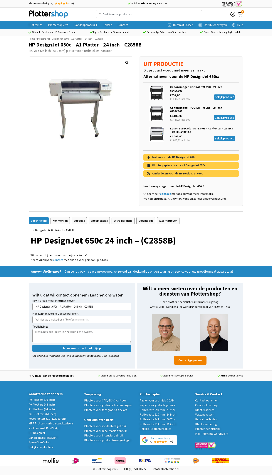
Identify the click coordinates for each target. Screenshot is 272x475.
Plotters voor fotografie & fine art (105, 410)
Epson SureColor (39, 442)
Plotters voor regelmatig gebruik (105, 431)
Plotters (41, 39)
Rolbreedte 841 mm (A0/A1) (157, 419)
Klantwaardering (206, 424)
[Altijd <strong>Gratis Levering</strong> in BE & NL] (129, 4)
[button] (127, 62)
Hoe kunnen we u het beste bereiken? (56, 314)
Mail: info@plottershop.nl (211, 434)
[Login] (232, 14)
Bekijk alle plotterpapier (155, 429)
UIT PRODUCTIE (163, 64)
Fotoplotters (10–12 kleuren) (47, 419)
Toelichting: (40, 327)
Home (32, 39)
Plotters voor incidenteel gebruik (105, 426)
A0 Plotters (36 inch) (42, 400)
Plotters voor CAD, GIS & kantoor (105, 401)
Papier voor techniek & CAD (157, 401)
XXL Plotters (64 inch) (42, 414)
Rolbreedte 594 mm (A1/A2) (157, 410)
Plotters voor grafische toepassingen (108, 405)
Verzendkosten (204, 415)
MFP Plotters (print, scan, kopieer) (51, 423)
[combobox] (149, 14)
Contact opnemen (206, 401)
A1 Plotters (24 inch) (42, 409)
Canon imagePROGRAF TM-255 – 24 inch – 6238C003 (197, 109)
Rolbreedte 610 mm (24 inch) (158, 415)
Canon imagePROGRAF (43, 438)
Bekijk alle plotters (41, 447)
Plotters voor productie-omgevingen (107, 440)
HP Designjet (37, 433)
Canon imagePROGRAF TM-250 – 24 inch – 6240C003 (197, 89)
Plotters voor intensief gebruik (103, 436)
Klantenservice (204, 410)
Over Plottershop (206, 405)
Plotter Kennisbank (207, 429)
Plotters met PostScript (44, 428)
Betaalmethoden (206, 419)
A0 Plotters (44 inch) (42, 405)
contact (58, 260)
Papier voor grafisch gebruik (157, 405)
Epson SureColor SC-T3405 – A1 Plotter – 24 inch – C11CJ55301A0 (201, 130)
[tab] (39, 220)
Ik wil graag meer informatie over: (53, 301)
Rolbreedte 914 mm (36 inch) (158, 424)
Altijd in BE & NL (149, 3)
